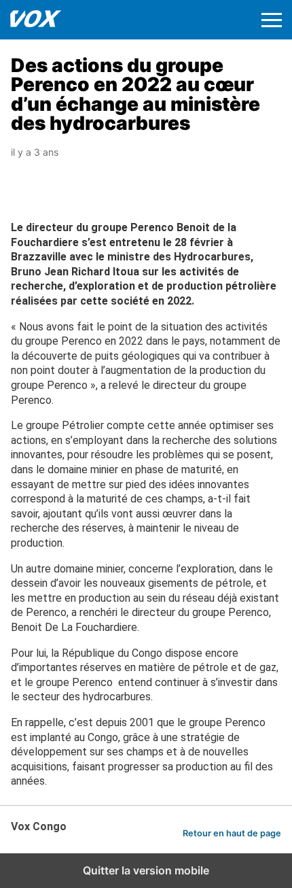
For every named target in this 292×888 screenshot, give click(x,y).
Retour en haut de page (232, 833)
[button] (271, 20)
